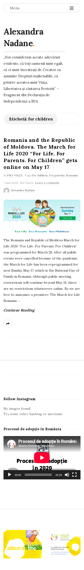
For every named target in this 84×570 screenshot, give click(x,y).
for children (40, 175)
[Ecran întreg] (74, 474)
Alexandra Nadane (24, 37)
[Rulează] (9, 474)
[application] (42, 457)
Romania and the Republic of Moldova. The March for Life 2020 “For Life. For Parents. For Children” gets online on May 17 (40, 153)
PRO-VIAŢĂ (15, 175)
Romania (72, 175)
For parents (57, 175)
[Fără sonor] (67, 474)
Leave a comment (47, 182)
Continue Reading (19, 310)
